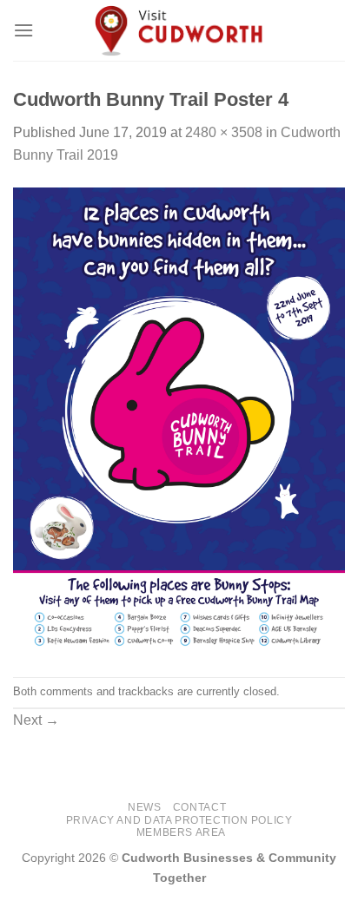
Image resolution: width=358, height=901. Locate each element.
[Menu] (23, 30)
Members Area (181, 832)
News (144, 807)
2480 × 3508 (223, 132)
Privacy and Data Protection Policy (179, 820)
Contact (199, 807)
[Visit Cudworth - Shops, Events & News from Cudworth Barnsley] (179, 30)
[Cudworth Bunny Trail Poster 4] (179, 420)
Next (36, 720)
